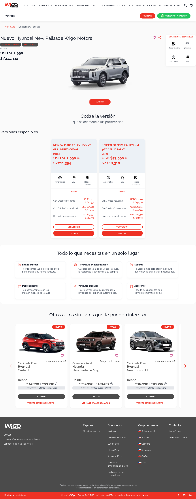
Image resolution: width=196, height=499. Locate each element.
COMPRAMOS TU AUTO (87, 5)
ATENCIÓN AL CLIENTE (170, 5)
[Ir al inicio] (11, 5)
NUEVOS (28, 5)
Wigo (73, 495)
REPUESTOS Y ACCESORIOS (142, 5)
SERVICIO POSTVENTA (112, 5)
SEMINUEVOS (45, 5)
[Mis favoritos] (191, 5)
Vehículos (10, 27)
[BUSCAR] (185, 5)
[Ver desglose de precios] (78, 158)
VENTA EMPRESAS (64, 5)
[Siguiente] (185, 365)
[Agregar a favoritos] (62, 355)
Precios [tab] (74, 192)
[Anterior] (10, 365)
